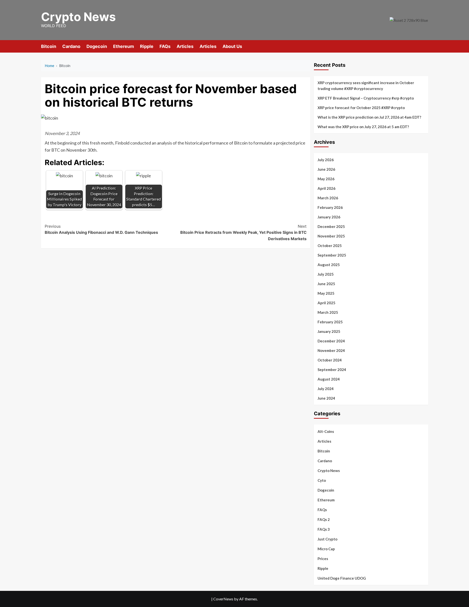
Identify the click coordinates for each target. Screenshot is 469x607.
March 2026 (328, 198)
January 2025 (329, 331)
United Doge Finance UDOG (342, 578)
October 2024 (330, 360)
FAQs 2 (324, 519)
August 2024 (329, 379)
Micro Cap (326, 549)
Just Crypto (327, 539)
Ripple (146, 46)
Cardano (71, 46)
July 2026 (326, 159)
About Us (232, 46)
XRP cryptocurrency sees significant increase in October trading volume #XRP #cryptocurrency (366, 85)
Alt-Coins (326, 431)
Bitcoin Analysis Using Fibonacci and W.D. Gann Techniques (101, 229)
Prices (323, 558)
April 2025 (326, 303)
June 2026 (326, 169)
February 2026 (330, 207)
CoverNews (223, 598)
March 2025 (328, 312)
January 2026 (329, 217)
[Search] (425, 46)
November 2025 (331, 236)
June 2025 (326, 283)
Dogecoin (96, 46)
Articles (185, 46)
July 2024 (326, 388)
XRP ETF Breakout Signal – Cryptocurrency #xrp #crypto (366, 98)
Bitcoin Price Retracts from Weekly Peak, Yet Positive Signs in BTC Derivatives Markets (243, 232)
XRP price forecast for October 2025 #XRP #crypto (361, 107)
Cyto (322, 480)
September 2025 (332, 255)
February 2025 (330, 322)
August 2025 (329, 264)
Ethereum (123, 46)
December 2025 (331, 226)
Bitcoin (48, 46)
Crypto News (78, 17)
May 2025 (326, 293)
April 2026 (326, 188)
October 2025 (330, 245)
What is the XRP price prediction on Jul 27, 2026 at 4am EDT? (369, 117)
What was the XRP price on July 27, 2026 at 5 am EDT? (363, 126)
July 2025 (326, 274)
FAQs (165, 46)
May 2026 (326, 179)
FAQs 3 (324, 529)
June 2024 (326, 398)
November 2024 (331, 350)
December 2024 (331, 341)
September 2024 (332, 369)
